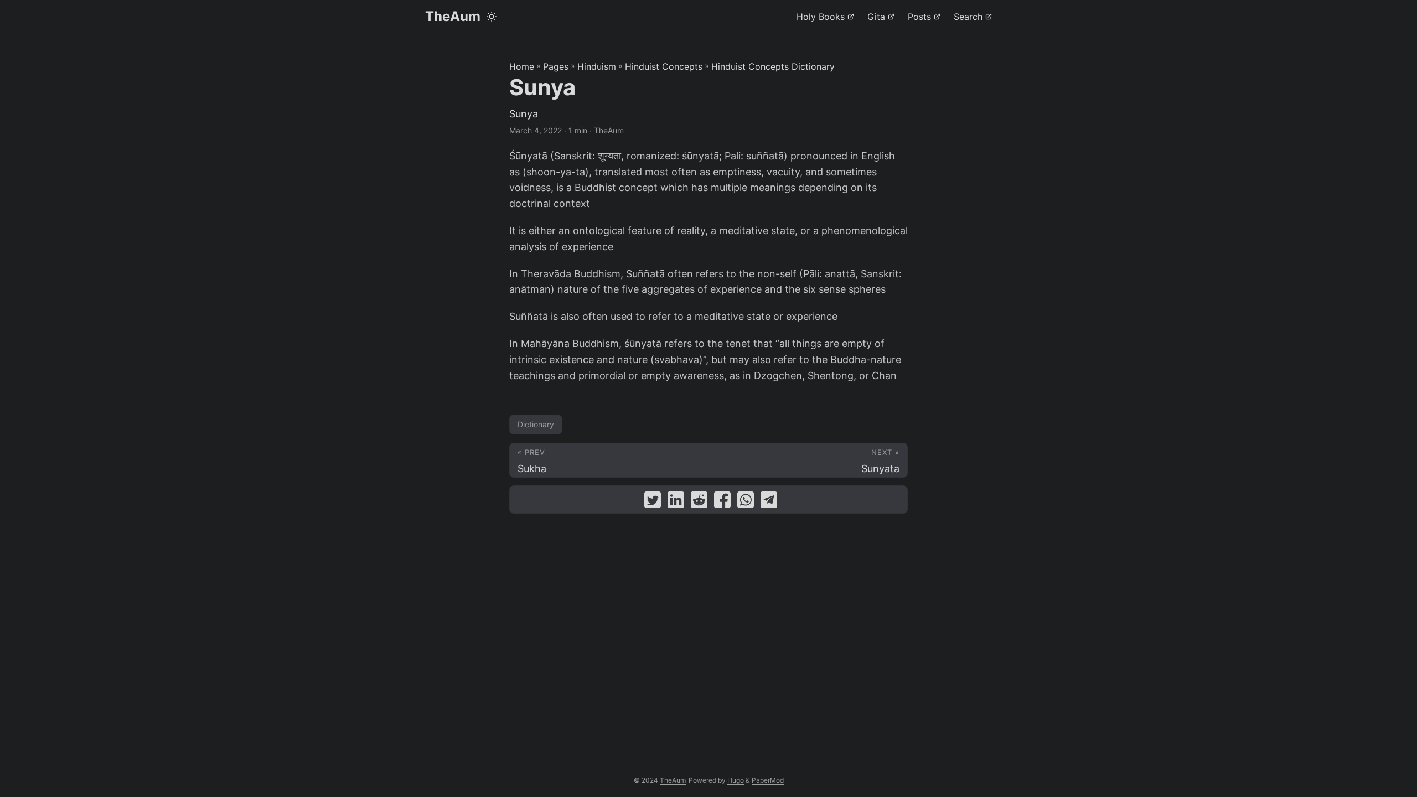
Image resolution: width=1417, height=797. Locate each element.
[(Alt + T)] (491, 16)
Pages (555, 66)
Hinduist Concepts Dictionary (773, 66)
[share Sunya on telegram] (769, 502)
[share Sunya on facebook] (722, 502)
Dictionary (536, 424)
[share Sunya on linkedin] (676, 502)
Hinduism (596, 66)
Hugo (735, 780)
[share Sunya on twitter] (652, 502)
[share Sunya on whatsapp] (745, 502)
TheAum (452, 16)
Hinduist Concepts (663, 66)
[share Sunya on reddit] (699, 502)
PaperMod (768, 780)
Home (521, 66)
